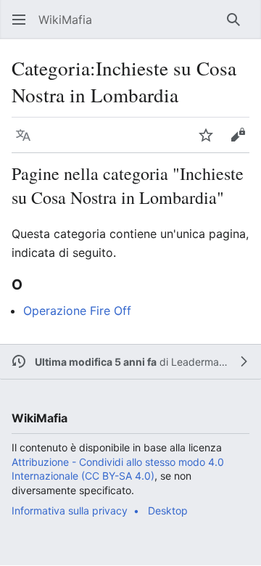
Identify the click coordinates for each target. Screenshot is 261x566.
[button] (19, 20)
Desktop (168, 510)
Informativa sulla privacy (70, 510)
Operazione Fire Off (77, 310)
